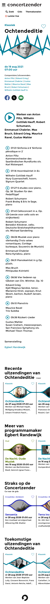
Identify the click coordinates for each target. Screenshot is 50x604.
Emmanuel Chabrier (14, 81)
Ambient (20, 497)
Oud (7, 441)
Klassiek (10, 25)
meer (38, 378)
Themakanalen (33, 11)
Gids (20, 11)
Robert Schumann (20, 87)
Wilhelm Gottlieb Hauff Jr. (16, 90)
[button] (10, 117)
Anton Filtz (9, 78)
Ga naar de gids (12, 491)
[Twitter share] (14, 98)
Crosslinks (9, 497)
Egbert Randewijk (15, 347)
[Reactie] (21, 98)
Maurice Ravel (19, 84)
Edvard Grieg (22, 78)
